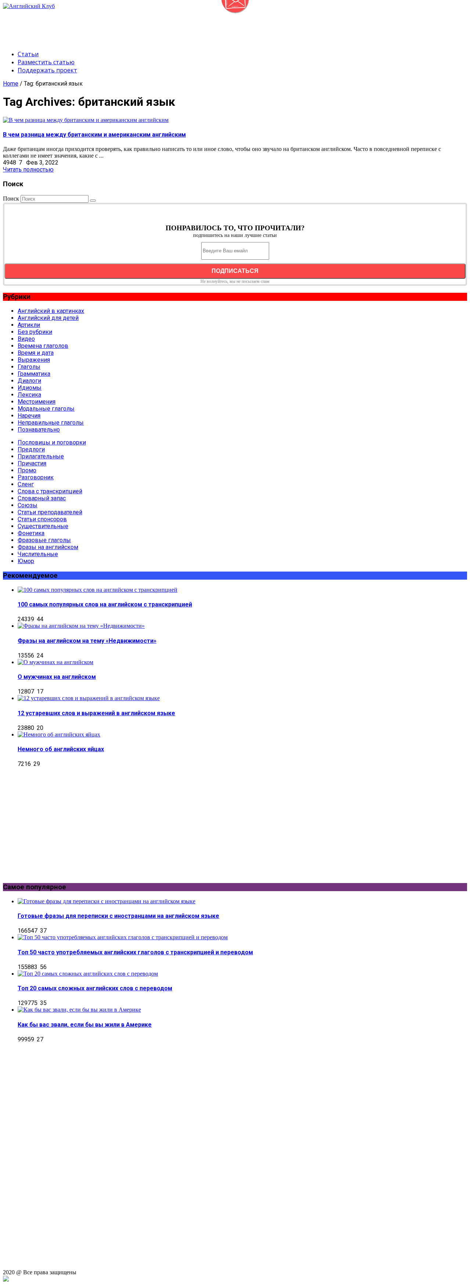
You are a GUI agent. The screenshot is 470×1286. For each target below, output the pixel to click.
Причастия (32, 463)
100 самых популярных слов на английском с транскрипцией (105, 604)
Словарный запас (42, 498)
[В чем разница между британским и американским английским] (86, 120)
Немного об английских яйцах (61, 749)
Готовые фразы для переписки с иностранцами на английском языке (118, 915)
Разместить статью (46, 62)
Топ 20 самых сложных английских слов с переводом (95, 988)
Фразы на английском (48, 547)
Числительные (38, 554)
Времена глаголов (43, 345)
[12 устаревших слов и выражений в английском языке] (89, 698)
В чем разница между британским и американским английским (94, 134)
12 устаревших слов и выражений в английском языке (96, 713)
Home (10, 83)
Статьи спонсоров (42, 519)
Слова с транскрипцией (50, 491)
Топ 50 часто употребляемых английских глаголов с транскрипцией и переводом (135, 952)
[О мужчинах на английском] (55, 662)
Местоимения (36, 401)
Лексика (29, 394)
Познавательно (39, 429)
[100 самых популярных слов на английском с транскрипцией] (97, 590)
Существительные (43, 526)
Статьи (28, 54)
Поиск (11, 198)
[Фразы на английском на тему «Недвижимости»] (81, 626)
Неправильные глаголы (51, 422)
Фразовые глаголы (44, 540)
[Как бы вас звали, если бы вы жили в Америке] (79, 1009)
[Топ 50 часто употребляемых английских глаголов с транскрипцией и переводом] (123, 937)
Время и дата (36, 352)
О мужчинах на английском (57, 676)
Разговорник (36, 477)
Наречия (29, 415)
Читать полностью (28, 169)
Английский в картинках (51, 310)
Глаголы (29, 366)
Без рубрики (35, 331)
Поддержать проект (47, 70)
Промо (27, 470)
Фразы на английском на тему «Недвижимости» (87, 640)
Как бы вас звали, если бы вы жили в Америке (85, 1024)
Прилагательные (41, 456)
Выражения (34, 359)
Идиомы (29, 387)
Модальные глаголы (46, 408)
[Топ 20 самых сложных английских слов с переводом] (88, 973)
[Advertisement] (136, 26)
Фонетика (31, 533)
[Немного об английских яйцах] (59, 734)
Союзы (27, 505)
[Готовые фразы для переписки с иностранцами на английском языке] (106, 901)
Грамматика (34, 373)
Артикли (29, 324)
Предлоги (31, 449)
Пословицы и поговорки (52, 442)
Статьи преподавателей (50, 512)
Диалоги (29, 380)
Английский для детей (48, 317)
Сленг (26, 484)
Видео (26, 338)
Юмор (26, 561)
